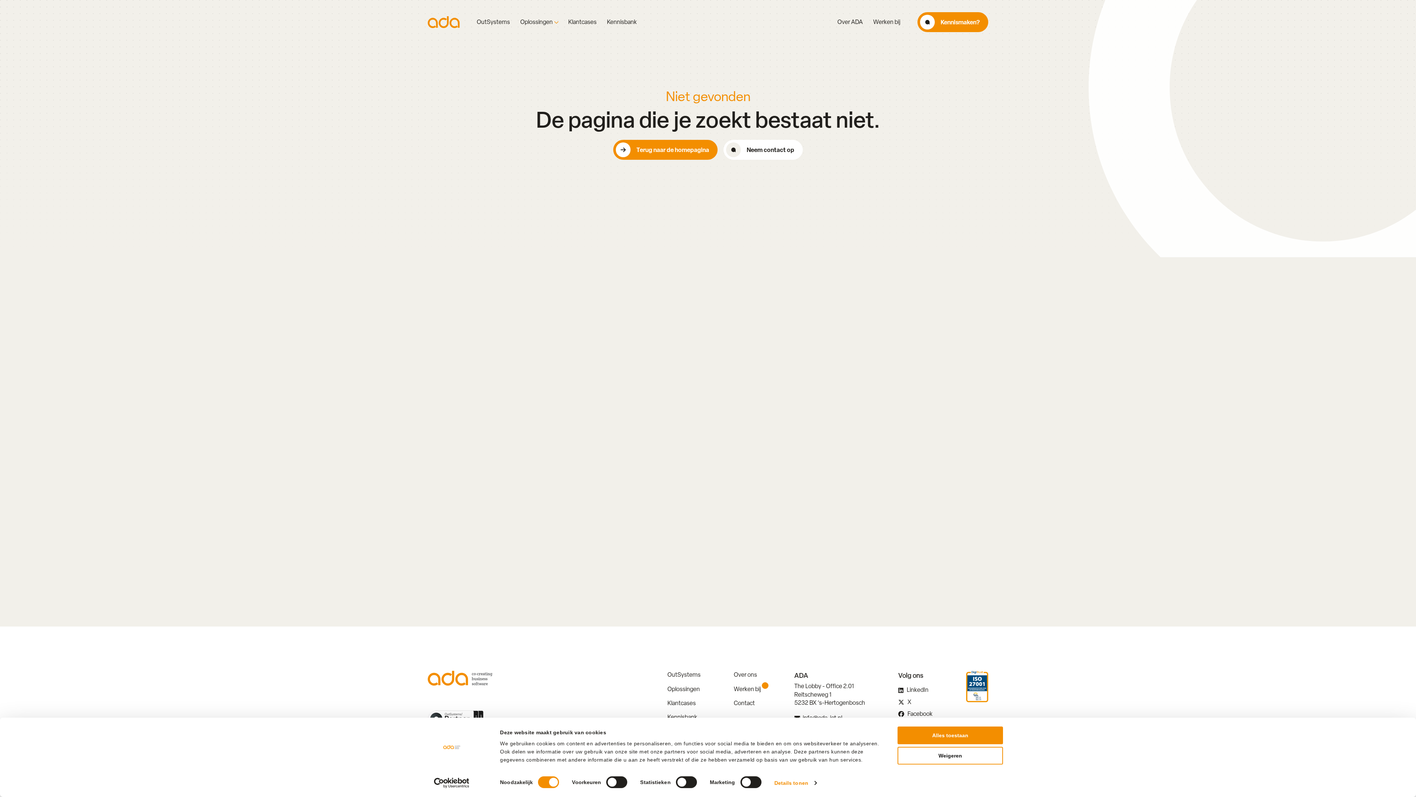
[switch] (616, 782)
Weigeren (950, 756)
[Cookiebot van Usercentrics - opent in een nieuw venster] (452, 783)
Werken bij (886, 22)
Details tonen (791, 783)
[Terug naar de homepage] (444, 22)
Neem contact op (770, 150)
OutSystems (493, 22)
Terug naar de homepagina (672, 150)
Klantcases (582, 22)
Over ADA (850, 22)
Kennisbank (622, 22)
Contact (744, 703)
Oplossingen (536, 22)
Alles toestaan (950, 735)
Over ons (745, 675)
